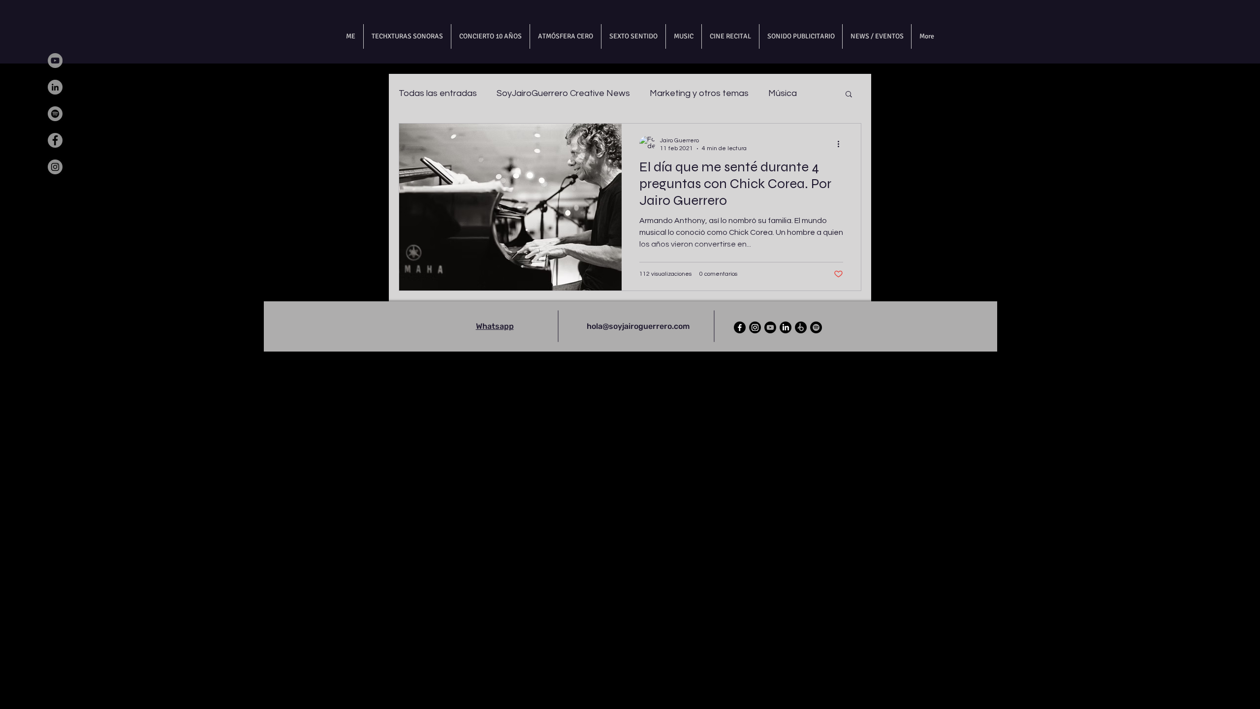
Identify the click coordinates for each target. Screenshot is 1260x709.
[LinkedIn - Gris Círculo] (55, 87)
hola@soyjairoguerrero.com (638, 326)
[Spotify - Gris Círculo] (55, 113)
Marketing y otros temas (699, 93)
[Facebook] (55, 140)
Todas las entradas (438, 93)
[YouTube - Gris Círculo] (55, 60)
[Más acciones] (842, 144)
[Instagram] (55, 167)
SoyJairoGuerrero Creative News (563, 93)
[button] (848, 95)
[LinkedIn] (785, 327)
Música (782, 93)
